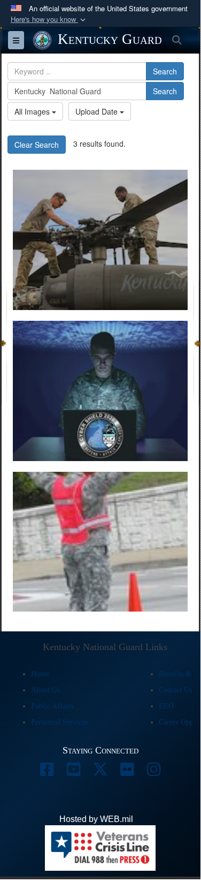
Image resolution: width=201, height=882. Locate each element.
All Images (33, 111)
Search (165, 71)
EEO (166, 706)
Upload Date (97, 111)
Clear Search (36, 144)
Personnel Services (59, 722)
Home (40, 674)
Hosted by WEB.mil (96, 819)
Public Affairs (52, 706)
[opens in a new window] (47, 772)
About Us (45, 690)
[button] (49, 19)
